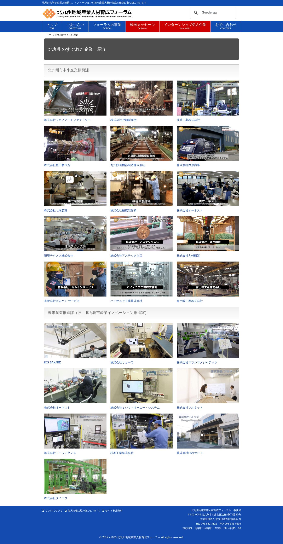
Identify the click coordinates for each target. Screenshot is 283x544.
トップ (47, 35)
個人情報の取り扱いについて (84, 510)
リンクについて (54, 510)
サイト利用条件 (114, 510)
